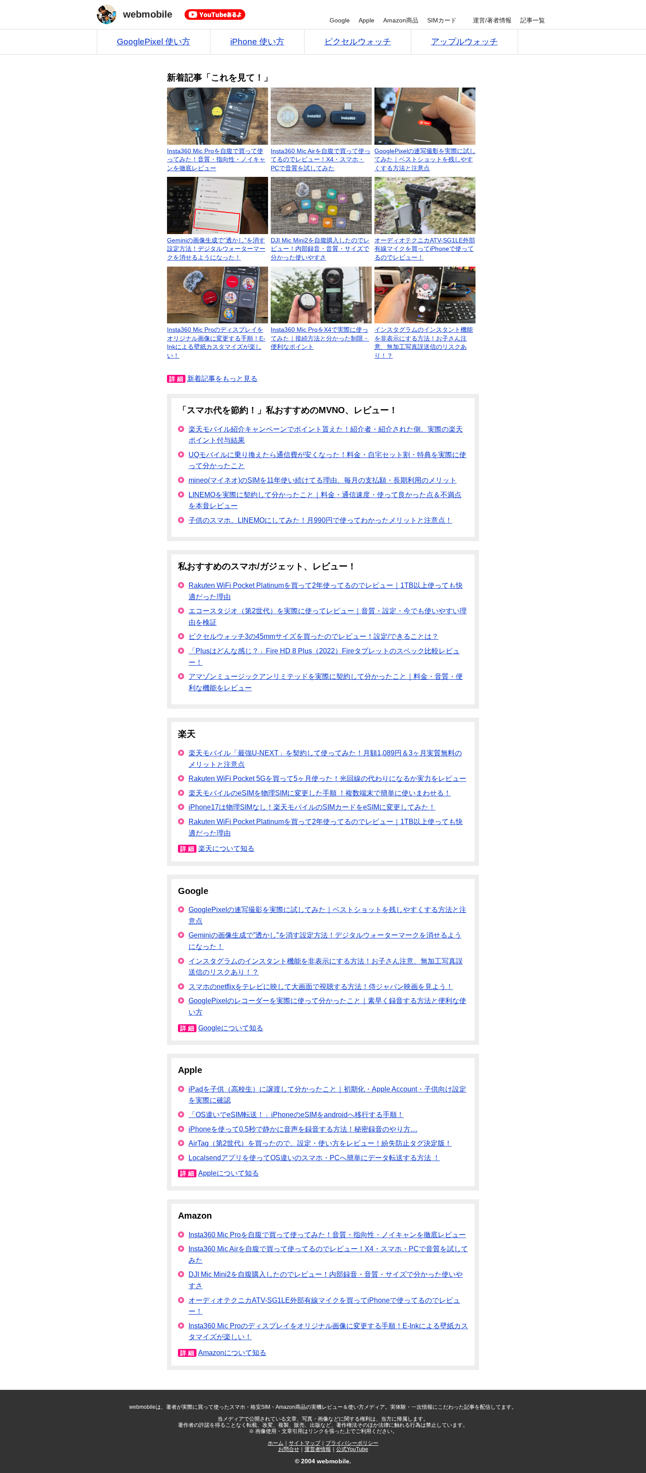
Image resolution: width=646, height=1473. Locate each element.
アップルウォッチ (464, 41)
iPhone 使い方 (257, 41)
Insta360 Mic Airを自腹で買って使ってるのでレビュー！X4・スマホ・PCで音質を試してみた (320, 159)
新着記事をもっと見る (222, 378)
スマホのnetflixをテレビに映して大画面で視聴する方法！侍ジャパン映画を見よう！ (321, 986)
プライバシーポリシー (352, 1443)
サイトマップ (304, 1443)
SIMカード (442, 20)
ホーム (275, 1443)
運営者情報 (318, 1449)
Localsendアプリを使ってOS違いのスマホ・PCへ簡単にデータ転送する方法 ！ (314, 1158)
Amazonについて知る (232, 1352)
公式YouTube (352, 1449)
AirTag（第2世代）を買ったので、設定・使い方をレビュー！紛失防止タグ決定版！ (320, 1143)
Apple (366, 20)
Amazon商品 (400, 20)
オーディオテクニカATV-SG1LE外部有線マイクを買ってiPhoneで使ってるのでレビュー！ (424, 249)
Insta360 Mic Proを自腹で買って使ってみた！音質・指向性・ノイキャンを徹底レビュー (216, 159)
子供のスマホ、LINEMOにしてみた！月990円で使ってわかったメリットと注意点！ (320, 520)
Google (340, 20)
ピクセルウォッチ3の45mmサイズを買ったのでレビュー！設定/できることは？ (314, 636)
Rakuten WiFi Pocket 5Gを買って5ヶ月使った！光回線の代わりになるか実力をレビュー (327, 778)
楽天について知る (226, 848)
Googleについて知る (230, 1028)
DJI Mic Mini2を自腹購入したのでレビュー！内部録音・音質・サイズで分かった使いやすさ (320, 249)
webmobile (147, 14)
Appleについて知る (228, 1173)
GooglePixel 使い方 (153, 41)
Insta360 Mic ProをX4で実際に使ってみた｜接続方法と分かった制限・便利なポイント (320, 338)
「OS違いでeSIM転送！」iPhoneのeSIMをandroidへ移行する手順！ (296, 1114)
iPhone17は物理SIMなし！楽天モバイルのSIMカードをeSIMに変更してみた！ (312, 807)
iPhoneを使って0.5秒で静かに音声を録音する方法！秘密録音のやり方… (303, 1129)
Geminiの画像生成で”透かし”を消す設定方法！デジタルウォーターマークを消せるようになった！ (216, 249)
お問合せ (288, 1449)
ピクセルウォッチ (357, 41)
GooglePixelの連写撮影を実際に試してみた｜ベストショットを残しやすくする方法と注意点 (424, 159)
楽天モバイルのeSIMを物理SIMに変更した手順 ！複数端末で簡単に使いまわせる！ (320, 793)
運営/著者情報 (492, 20)
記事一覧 (532, 20)
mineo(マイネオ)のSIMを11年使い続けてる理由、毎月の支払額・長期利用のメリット (323, 480)
